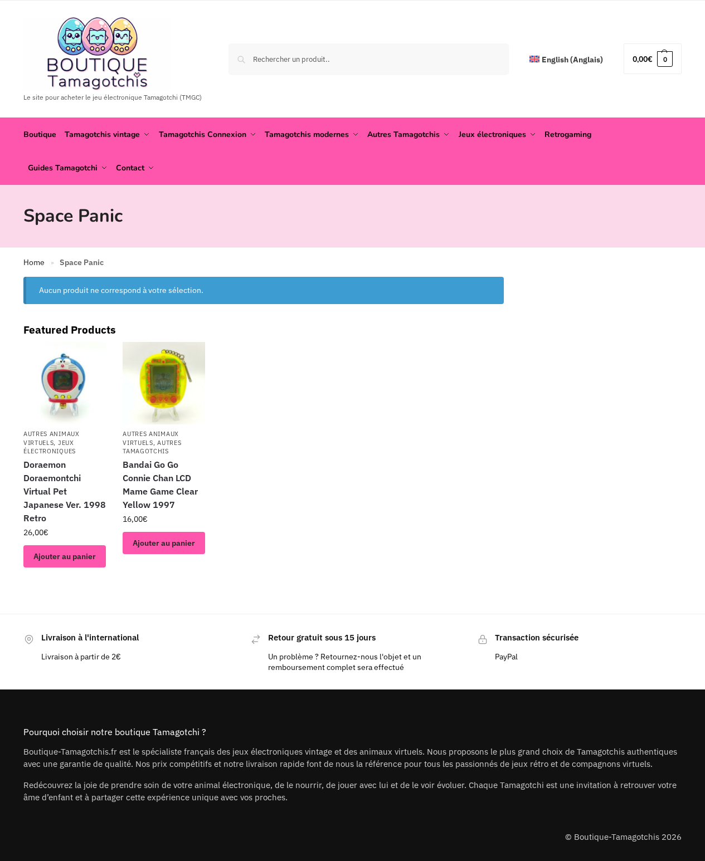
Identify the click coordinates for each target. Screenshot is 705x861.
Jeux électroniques (49, 447)
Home (34, 262)
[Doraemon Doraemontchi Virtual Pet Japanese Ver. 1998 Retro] (64, 383)
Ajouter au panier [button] (64, 556)
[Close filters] (507, 284)
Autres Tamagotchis (152, 447)
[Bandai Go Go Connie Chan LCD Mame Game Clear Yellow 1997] (164, 383)
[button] (653, 58)
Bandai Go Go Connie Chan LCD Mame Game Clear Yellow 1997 (160, 484)
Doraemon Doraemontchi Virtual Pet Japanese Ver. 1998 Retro (64, 491)
